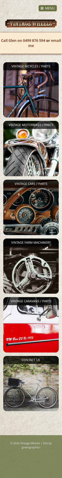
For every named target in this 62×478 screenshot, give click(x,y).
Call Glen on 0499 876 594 (23, 40)
